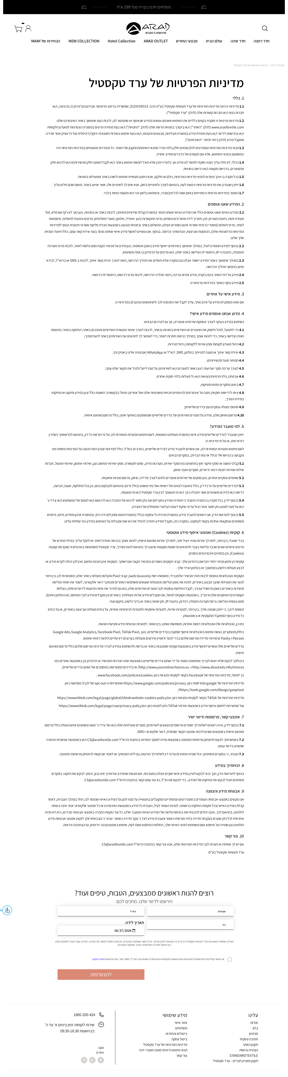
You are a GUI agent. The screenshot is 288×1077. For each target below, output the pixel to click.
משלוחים (181, 1028)
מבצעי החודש (187, 41)
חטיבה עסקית (249, 1039)
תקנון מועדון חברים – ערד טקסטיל (235, 1060)
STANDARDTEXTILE (244, 1055)
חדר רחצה (261, 41)
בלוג (255, 1028)
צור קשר (181, 1055)
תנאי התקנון (98, 959)
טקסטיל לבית (277, 65)
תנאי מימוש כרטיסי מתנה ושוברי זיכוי (163, 1049)
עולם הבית (214, 41)
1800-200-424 (84, 1014)
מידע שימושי (175, 1015)
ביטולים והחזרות (176, 1033)
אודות (254, 1022)
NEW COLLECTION (84, 41)
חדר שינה (238, 41)
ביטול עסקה (179, 1039)
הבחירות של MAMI (45, 41)
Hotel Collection (122, 41)
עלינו (253, 1015)
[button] (6, 910)
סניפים (253, 1033)
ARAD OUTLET (156, 41)
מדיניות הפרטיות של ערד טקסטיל (165, 1044)
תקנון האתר (250, 1044)
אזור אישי (181, 1022)
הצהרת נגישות (248, 1049)
